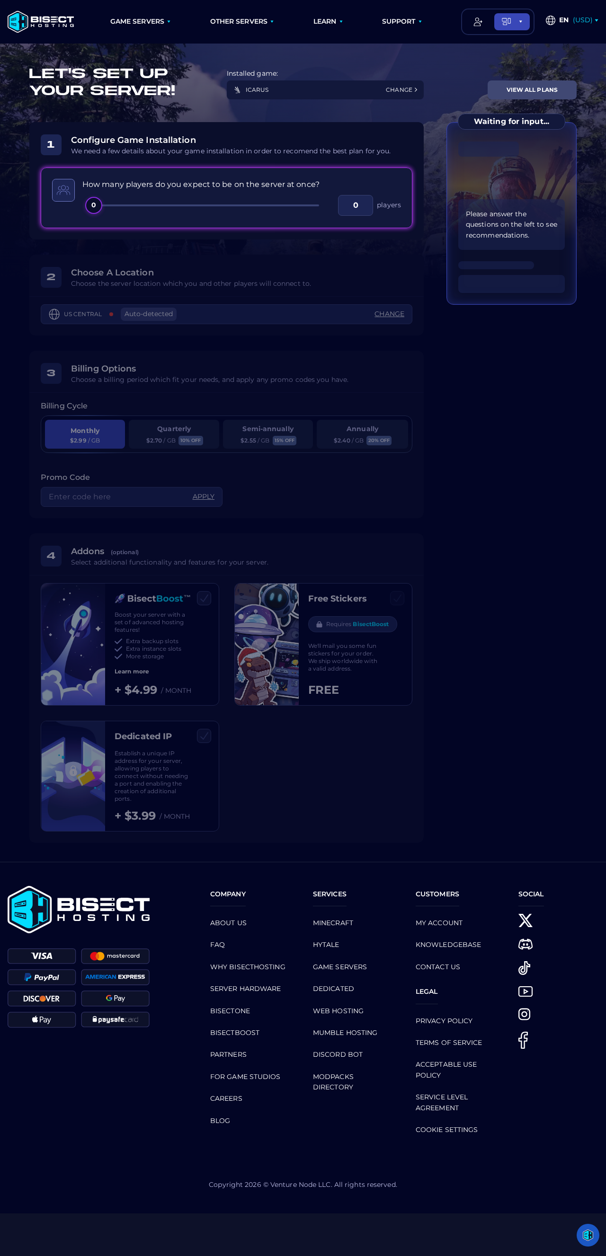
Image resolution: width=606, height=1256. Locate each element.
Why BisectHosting (247, 967)
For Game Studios (245, 1076)
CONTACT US (438, 967)
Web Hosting (338, 1011)
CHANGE (400, 89)
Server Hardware (245, 988)
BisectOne (230, 1011)
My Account (439, 923)
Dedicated (333, 988)
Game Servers (340, 967)
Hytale (326, 944)
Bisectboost (234, 1032)
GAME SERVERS (137, 21)
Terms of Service (449, 1042)
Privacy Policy (444, 1021)
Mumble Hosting (345, 1032)
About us (228, 923)
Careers (226, 1098)
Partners (228, 1054)
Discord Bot (338, 1054)
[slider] (206, 205)
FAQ (217, 944)
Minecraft (333, 923)
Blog (220, 1120)
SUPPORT (399, 21)
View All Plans (532, 89)
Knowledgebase (448, 944)
